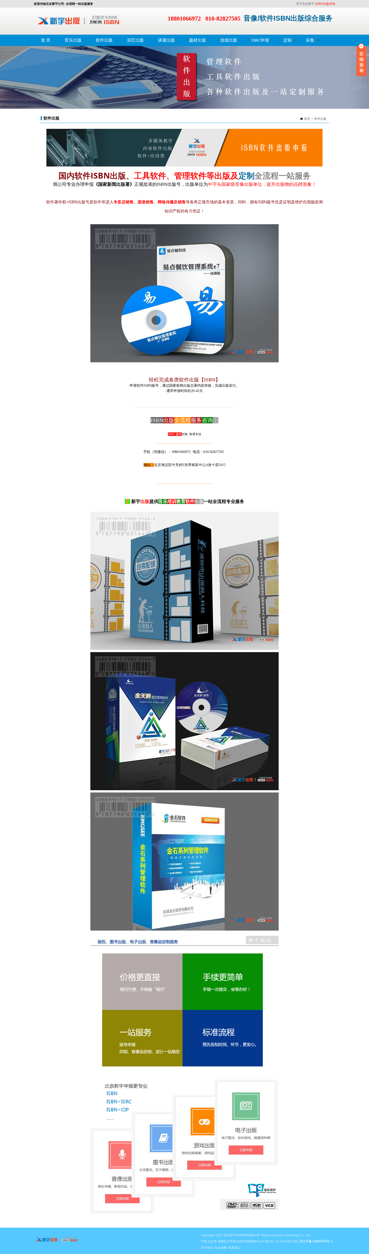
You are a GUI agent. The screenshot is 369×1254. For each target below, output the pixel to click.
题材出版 (197, 40)
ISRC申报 (260, 40)
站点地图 (220, 1247)
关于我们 (207, 1247)
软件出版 (104, 40)
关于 (299, 4)
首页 (307, 119)
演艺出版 (135, 40)
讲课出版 (166, 40)
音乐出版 (73, 40)
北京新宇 (308, 4)
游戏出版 (228, 40)
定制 (284, 42)
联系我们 (234, 1247)
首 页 (45, 40)
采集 (306, 42)
